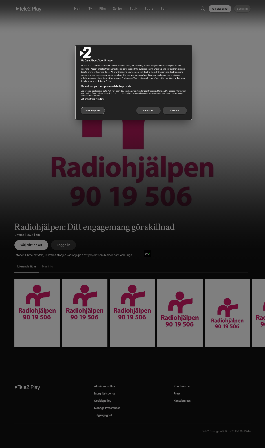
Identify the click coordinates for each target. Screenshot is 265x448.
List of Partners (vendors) (92, 99)
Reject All (148, 110)
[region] (133, 82)
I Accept (174, 110)
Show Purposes (92, 110)
